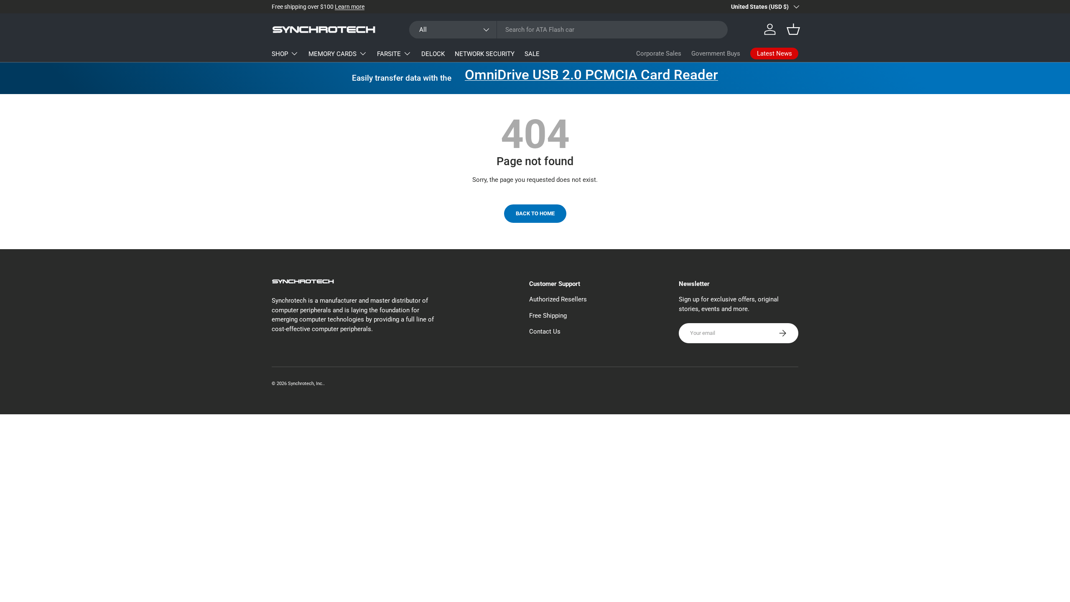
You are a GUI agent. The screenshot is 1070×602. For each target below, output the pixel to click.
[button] (793, 29)
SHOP (280, 54)
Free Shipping (548, 315)
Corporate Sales (658, 53)
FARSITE (389, 54)
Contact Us (544, 331)
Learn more (349, 6)
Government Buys (715, 53)
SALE (532, 54)
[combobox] (568, 29)
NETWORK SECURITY (485, 54)
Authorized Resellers (558, 299)
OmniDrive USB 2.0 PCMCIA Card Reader (591, 75)
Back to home (535, 213)
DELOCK (433, 54)
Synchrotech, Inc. (306, 383)
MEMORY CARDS (332, 54)
